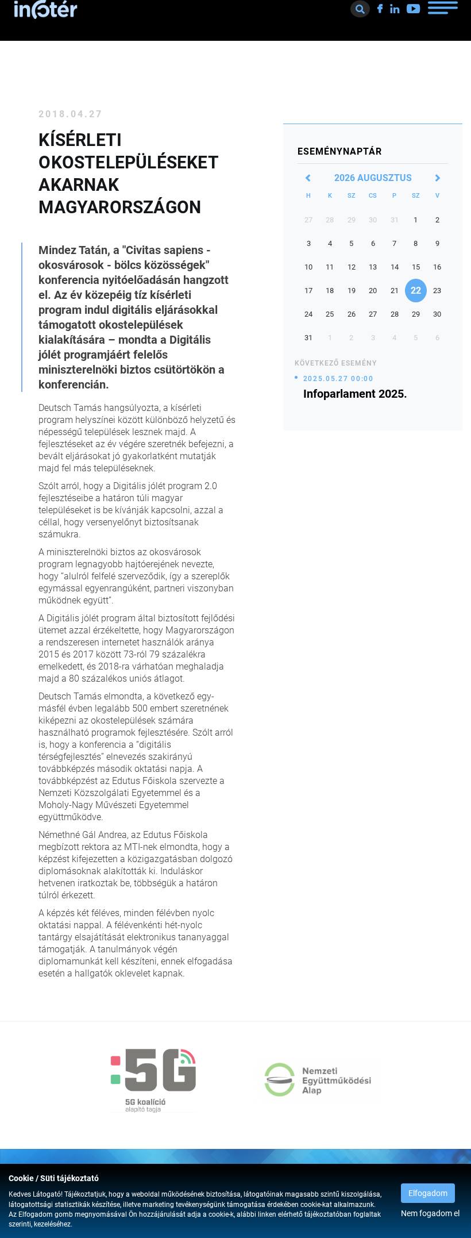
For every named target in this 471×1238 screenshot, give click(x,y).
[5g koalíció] (153, 1080)
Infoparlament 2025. (355, 394)
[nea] (317, 1080)
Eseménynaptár (340, 151)
